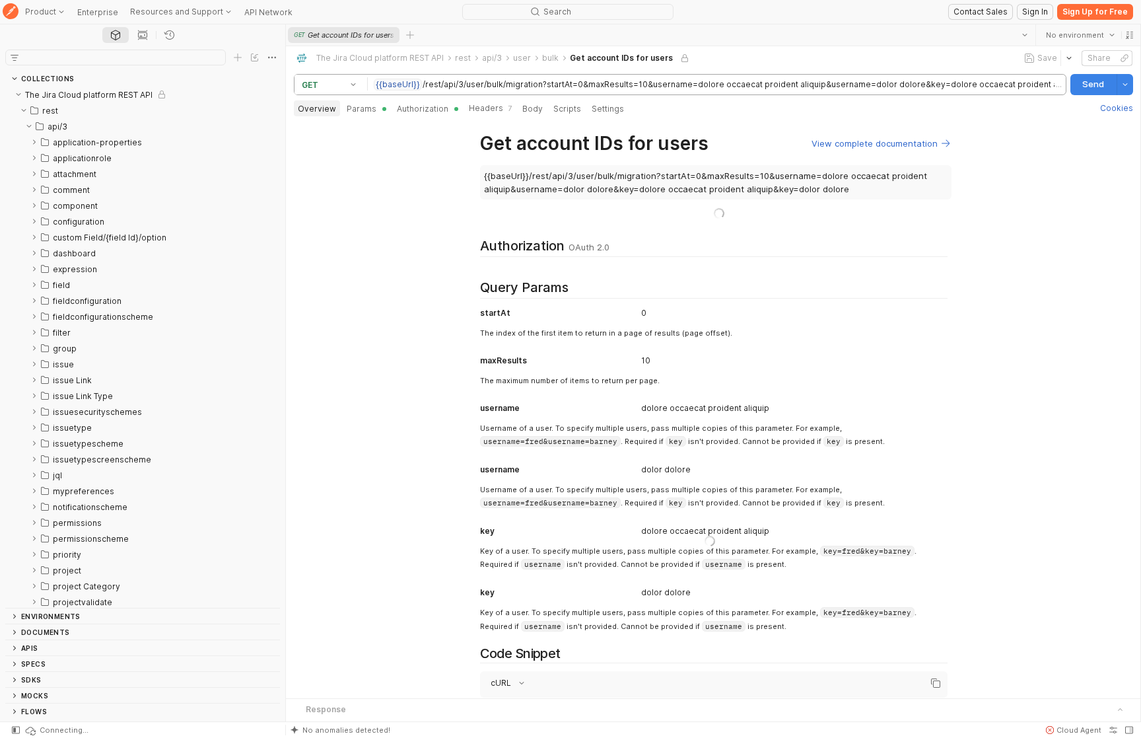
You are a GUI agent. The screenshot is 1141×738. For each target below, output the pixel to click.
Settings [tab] (608, 109)
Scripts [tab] (567, 109)
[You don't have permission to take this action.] (410, 35)
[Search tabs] (1024, 35)
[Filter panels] (14, 57)
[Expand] (34, 142)
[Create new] (238, 57)
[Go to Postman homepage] (10, 12)
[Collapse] (18, 94)
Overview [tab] (317, 109)
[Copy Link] (1124, 58)
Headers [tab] (490, 108)
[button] (1129, 35)
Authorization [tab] (422, 109)
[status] (56, 730)
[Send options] (1124, 84)
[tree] (142, 347)
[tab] (115, 35)
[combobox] (1080, 35)
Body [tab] (532, 109)
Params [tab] (361, 109)
